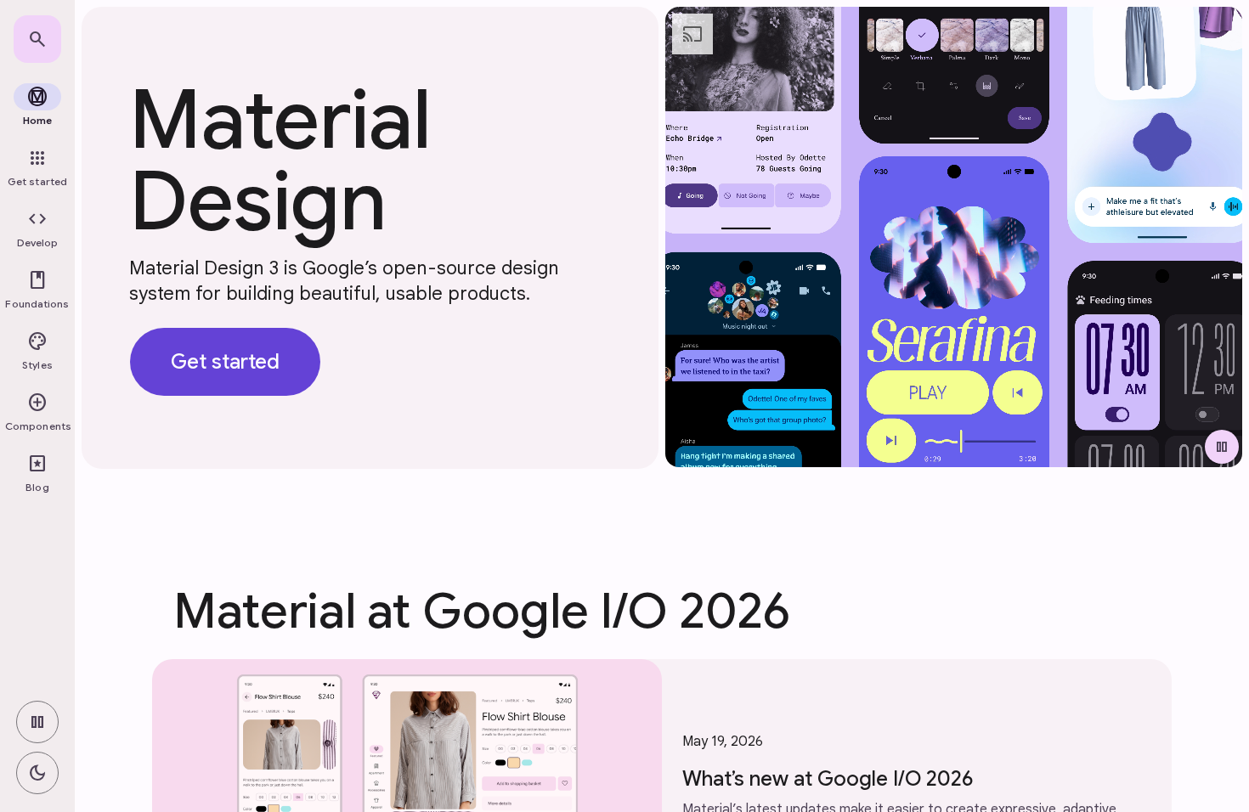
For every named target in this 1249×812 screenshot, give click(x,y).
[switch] (37, 722)
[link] (37, 39)
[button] (37, 229)
